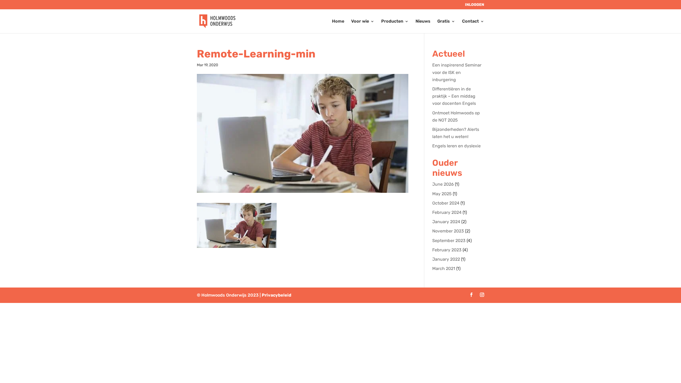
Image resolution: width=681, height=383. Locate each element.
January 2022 (446, 259)
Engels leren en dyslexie (456, 145)
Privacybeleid (276, 295)
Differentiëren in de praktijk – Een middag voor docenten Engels (454, 96)
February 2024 (447, 212)
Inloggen (474, 5)
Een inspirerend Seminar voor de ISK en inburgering (456, 72)
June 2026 (443, 184)
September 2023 (449, 240)
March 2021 (443, 268)
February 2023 (447, 249)
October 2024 (445, 203)
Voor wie (360, 21)
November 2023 (448, 231)
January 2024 (446, 221)
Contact (470, 21)
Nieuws (423, 21)
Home (338, 21)
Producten (392, 21)
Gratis (443, 21)
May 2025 (442, 193)
